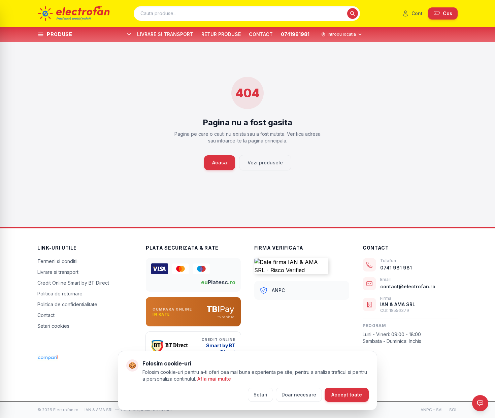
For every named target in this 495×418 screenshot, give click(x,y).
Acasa (219, 162)
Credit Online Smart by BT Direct (73, 283)
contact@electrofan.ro (407, 286)
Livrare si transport (57, 272)
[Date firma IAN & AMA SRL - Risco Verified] (301, 266)
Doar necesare (299, 394)
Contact (46, 315)
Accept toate (346, 394)
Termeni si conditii (57, 261)
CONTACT (261, 34)
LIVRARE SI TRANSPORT (165, 34)
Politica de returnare (59, 293)
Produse (59, 34)
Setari (260, 394)
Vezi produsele (265, 162)
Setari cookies (53, 326)
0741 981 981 (396, 267)
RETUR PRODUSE (221, 34)
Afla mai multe (214, 379)
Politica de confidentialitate (67, 304)
